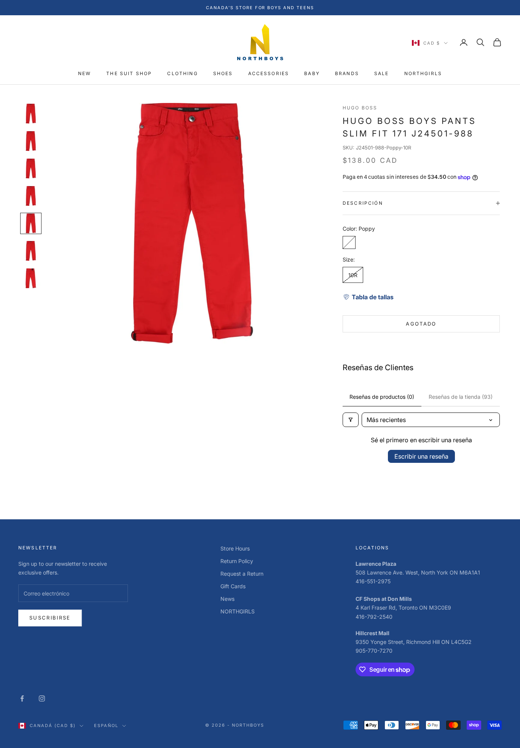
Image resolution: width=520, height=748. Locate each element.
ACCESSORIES (268, 73)
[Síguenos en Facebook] (22, 698)
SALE (381, 73)
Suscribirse (50, 618)
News (227, 599)
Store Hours (235, 548)
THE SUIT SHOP (129, 73)
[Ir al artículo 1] (30, 113)
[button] (368, 297)
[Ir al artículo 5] (30, 223)
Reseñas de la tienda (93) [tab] (461, 396)
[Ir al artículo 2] (30, 141)
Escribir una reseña (421, 456)
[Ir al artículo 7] (30, 278)
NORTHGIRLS (423, 73)
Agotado (421, 324)
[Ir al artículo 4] (30, 196)
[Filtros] (351, 420)
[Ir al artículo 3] (30, 168)
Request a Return (241, 573)
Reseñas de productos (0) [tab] (381, 396)
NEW (84, 73)
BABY (312, 73)
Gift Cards (233, 586)
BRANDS (347, 73)
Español (106, 725)
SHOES (223, 73)
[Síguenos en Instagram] (42, 698)
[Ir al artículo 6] (30, 251)
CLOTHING (182, 73)
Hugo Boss (360, 108)
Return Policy (236, 561)
